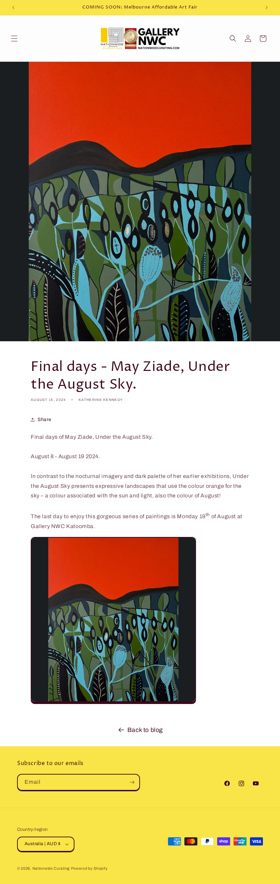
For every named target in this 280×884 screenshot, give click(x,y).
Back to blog (145, 729)
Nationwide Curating (51, 868)
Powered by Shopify (89, 868)
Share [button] (45, 419)
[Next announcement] (266, 7)
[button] (14, 38)
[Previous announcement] (13, 7)
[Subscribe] (131, 782)
